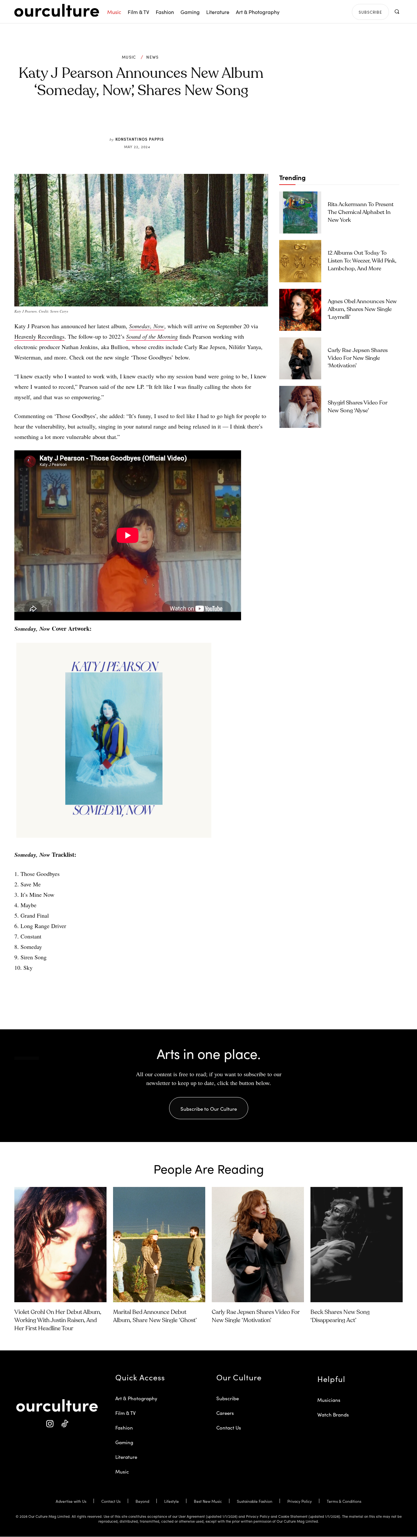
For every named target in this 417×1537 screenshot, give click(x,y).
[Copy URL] (175, 121)
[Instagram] (49, 1423)
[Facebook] (130, 121)
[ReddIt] (160, 121)
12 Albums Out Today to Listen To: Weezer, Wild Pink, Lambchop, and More (362, 261)
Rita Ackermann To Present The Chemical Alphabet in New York (361, 212)
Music (129, 57)
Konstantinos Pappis (139, 139)
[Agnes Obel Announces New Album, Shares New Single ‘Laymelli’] (300, 310)
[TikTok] (64, 1423)
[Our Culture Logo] (56, 10)
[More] (190, 121)
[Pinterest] (145, 121)
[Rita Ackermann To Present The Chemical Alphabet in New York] (300, 212)
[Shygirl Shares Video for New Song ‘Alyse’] (300, 407)
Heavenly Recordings (39, 336)
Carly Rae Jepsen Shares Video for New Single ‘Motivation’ (358, 358)
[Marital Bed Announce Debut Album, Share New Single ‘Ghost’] (159, 1244)
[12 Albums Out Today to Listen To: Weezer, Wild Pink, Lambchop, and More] (300, 261)
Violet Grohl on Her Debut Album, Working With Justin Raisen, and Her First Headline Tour (57, 1320)
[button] (397, 12)
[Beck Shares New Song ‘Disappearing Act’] (356, 1244)
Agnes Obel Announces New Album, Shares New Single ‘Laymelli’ (362, 309)
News (152, 57)
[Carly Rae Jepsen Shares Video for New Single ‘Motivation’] (300, 358)
